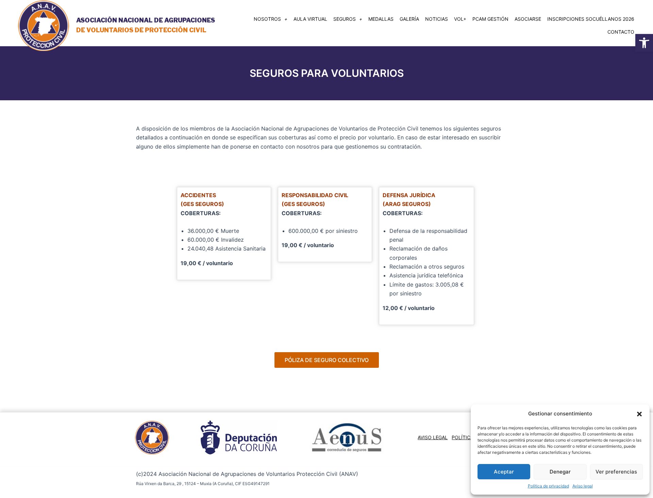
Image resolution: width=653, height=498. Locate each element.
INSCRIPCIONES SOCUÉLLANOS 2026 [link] (590, 19)
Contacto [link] (620, 32)
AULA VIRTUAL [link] (310, 19)
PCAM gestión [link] (490, 19)
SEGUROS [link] (344, 19)
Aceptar (504, 471)
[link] (644, 43)
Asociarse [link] (528, 19)
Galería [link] (409, 19)
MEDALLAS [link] (381, 19)
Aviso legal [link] (582, 485)
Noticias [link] (436, 19)
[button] (639, 414)
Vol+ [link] (460, 19)
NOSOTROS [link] (267, 19)
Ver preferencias (616, 471)
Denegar (560, 471)
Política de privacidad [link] (548, 485)
